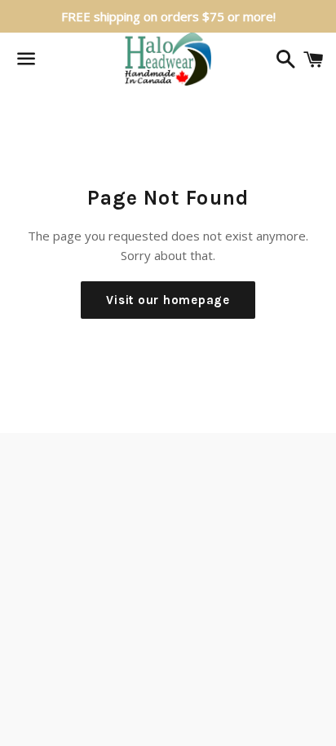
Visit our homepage (168, 300)
